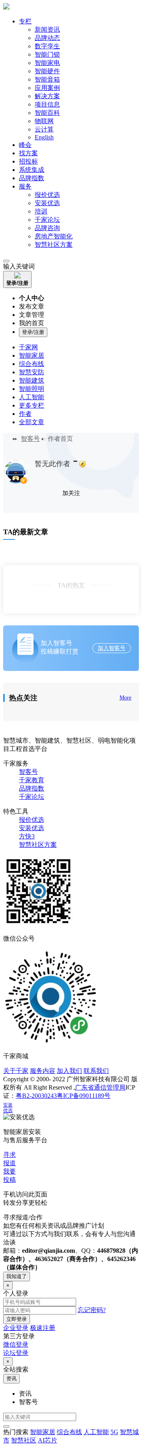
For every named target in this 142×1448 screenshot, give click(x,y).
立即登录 (16, 1319)
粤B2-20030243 (36, 1095)
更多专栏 (31, 405)
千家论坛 (47, 219)
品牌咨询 (47, 228)
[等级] (75, 461)
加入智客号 (111, 648)
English (44, 137)
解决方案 (47, 96)
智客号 (30, 438)
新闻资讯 (47, 29)
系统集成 (31, 169)
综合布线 (31, 363)
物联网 (44, 121)
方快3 (27, 836)
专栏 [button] (25, 21)
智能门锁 (47, 54)
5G (114, 1432)
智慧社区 (23, 1440)
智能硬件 (47, 71)
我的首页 (31, 323)
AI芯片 (47, 1440)
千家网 (28, 347)
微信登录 (15, 1344)
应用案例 (47, 87)
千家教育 (31, 780)
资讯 (11, 1378)
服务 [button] (25, 186)
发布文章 (31, 306)
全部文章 (31, 422)
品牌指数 (31, 178)
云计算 (44, 129)
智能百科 (47, 112)
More (125, 698)
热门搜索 (15, 1432)
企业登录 (15, 1327)
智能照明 (31, 388)
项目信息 (47, 104)
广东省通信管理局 (100, 1087)
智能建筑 (31, 380)
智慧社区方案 (54, 244)
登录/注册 (33, 332)
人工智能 (31, 397)
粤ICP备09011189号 (83, 1095)
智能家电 (47, 62)
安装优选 (47, 203)
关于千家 (15, 1070)
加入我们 (69, 1070)
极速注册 (42, 1327)
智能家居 (31, 355)
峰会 (25, 144)
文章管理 (31, 314)
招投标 (28, 161)
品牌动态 (47, 37)
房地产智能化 (54, 236)
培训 (41, 211)
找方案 (28, 153)
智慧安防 (31, 372)
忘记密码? (92, 1310)
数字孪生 (47, 46)
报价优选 (47, 194)
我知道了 (16, 1276)
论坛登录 (15, 1352)
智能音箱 (47, 79)
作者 (25, 413)
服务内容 (42, 1070)
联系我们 (96, 1070)
